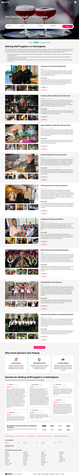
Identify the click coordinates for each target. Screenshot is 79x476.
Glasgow (60, 442)
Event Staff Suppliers (20, 436)
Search (70, 2)
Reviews (39, 474)
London (6, 442)
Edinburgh (43, 443)
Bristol (24, 442)
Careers (57, 474)
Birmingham (7, 443)
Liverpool (42, 442)
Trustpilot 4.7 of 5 (18, 473)
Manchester (25, 443)
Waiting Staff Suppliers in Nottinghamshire (44, 436)
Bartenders (7, 447)
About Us (35, 474)
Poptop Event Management (10, 436)
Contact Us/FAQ (52, 474)
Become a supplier (45, 474)
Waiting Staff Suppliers (30, 436)
